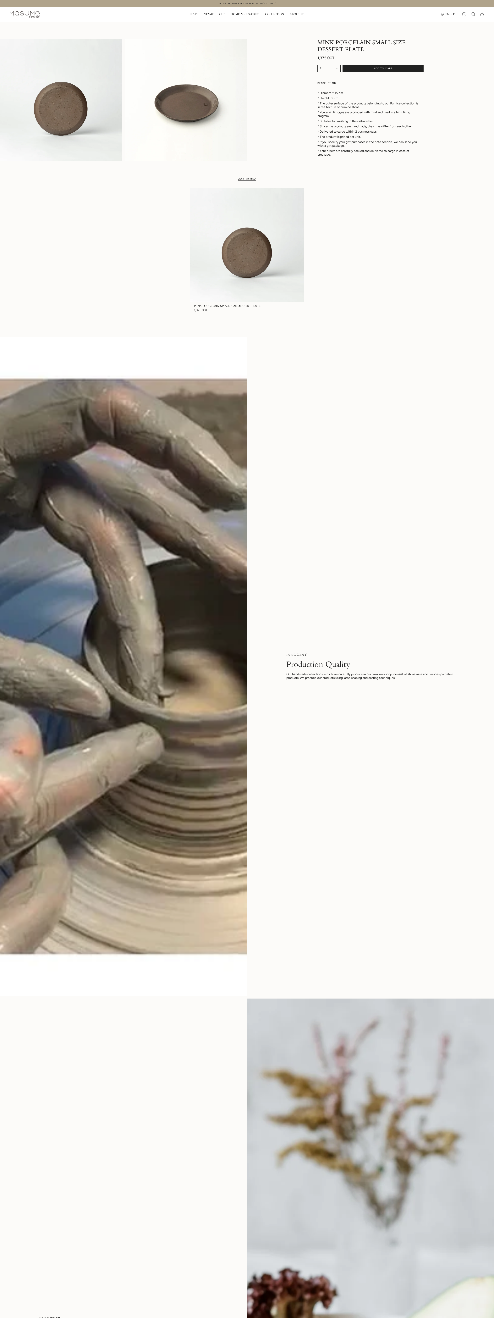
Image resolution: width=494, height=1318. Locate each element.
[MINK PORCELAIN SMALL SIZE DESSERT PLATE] (247, 245)
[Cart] (482, 14)
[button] (194, 14)
